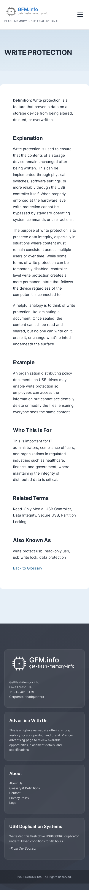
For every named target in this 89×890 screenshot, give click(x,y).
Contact (15, 793)
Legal (13, 802)
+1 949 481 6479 (21, 692)
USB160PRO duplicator (62, 836)
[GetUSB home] (44, 664)
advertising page (21, 740)
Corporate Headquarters (26, 697)
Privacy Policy (19, 798)
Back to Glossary (27, 568)
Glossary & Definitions (24, 788)
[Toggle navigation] (80, 14)
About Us (15, 783)
